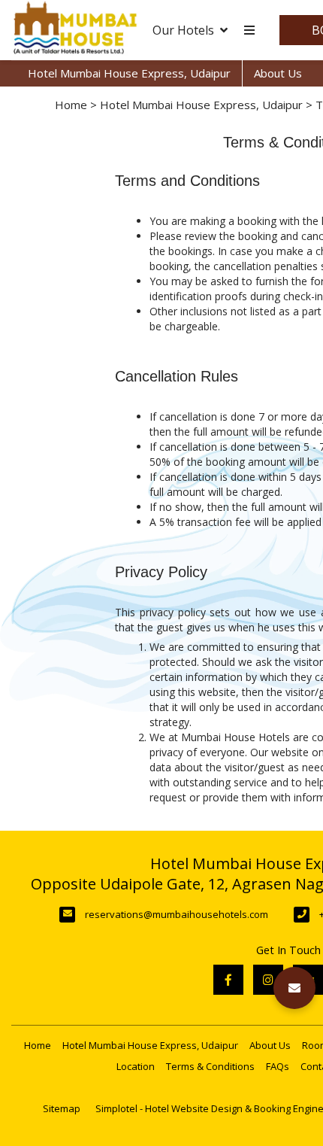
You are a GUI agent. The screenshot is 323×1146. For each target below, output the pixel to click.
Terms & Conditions (210, 1066)
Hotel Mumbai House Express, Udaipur (129, 73)
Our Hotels (183, 30)
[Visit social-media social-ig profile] (268, 980)
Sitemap (61, 1108)
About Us (278, 73)
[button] (294, 988)
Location (135, 1066)
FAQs (277, 1066)
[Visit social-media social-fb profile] (228, 980)
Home (71, 104)
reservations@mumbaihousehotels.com (176, 914)
